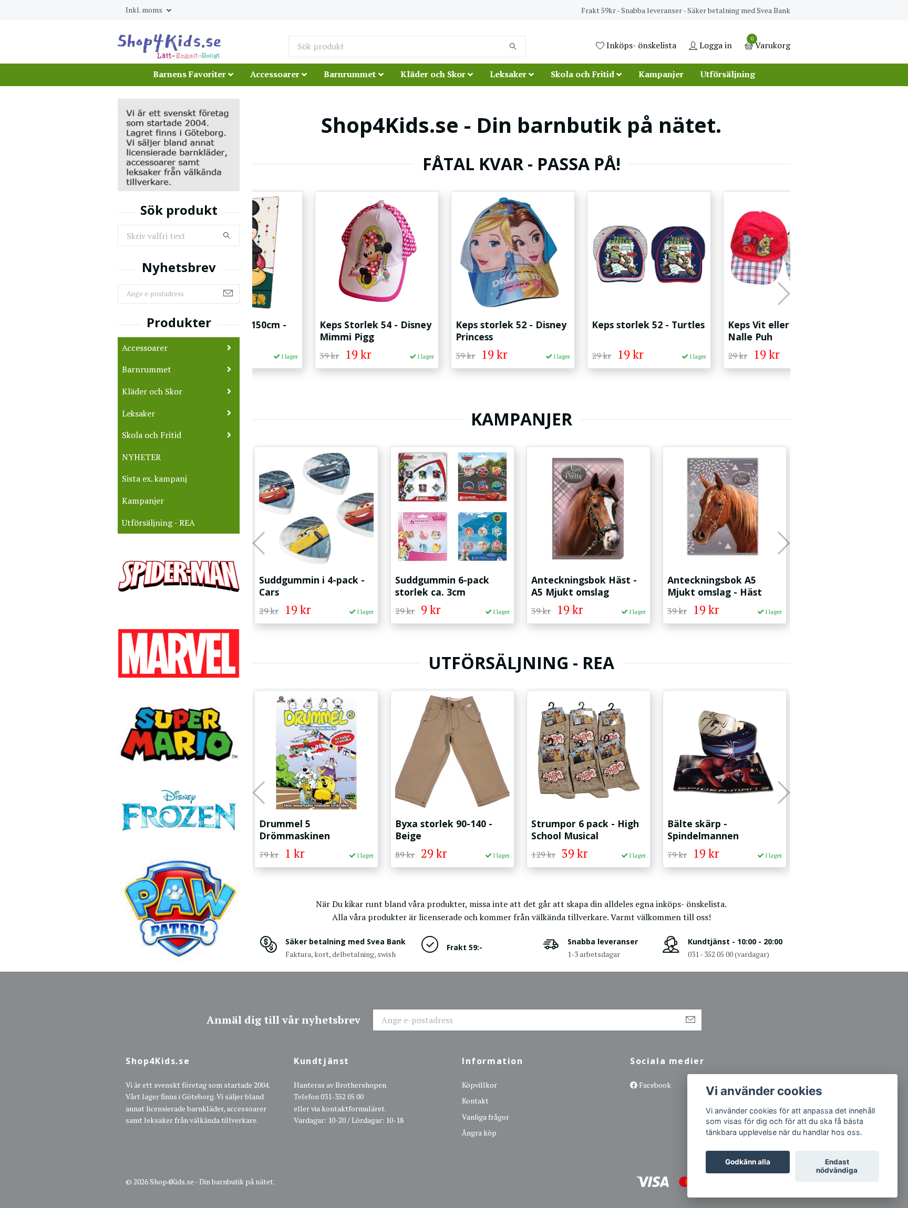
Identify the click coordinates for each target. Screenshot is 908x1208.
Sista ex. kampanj (154, 478)
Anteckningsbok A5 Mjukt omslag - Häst (579, 586)
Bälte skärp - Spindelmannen (567, 829)
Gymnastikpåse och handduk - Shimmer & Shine (718, 835)
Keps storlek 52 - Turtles (587, 324)
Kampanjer (661, 74)
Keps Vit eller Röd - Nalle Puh (711, 330)
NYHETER (141, 457)
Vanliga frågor (485, 1117)
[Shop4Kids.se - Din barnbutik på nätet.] (169, 46)
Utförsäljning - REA (158, 522)
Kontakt (475, 1101)
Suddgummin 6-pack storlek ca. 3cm (307, 586)
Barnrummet (350, 74)
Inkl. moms (145, 10)
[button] (259, 293)
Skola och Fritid (582, 74)
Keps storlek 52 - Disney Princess (450, 330)
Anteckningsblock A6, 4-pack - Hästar (723, 586)
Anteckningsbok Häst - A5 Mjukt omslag (448, 586)
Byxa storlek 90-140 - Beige (308, 829)
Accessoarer (275, 74)
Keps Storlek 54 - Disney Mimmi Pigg (315, 330)
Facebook (654, 1085)
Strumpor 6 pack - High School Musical (449, 829)
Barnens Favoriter (189, 74)
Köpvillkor (479, 1085)
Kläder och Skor (433, 74)
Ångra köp (479, 1133)
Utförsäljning (727, 74)
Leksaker (508, 74)
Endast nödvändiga (837, 1166)
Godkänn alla (747, 1162)
